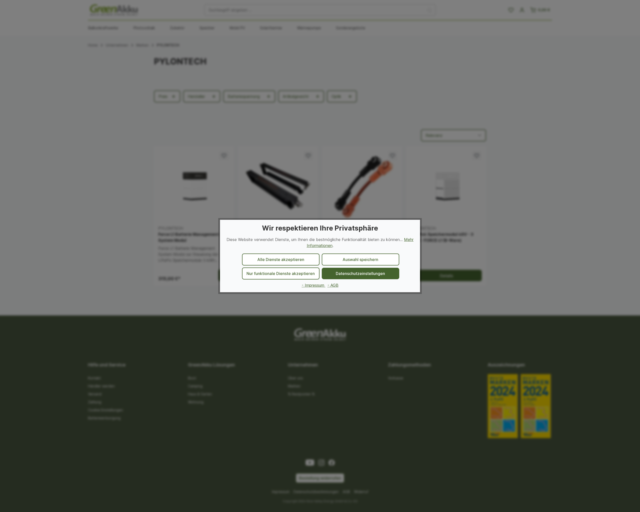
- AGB (333, 285)
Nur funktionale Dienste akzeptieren (280, 273)
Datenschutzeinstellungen (360, 273)
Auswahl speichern (360, 259)
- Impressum (314, 285)
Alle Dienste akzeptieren (280, 259)
